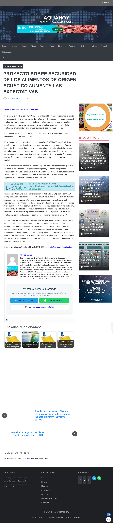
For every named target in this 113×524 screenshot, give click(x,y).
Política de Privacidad (72, 517)
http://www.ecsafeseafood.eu (61, 247)
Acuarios (72, 46)
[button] (3, 58)
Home (6, 109)
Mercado (104, 46)
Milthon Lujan (14, 98)
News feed (15, 109)
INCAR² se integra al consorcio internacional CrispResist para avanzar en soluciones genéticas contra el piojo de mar (93, 158)
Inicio (4, 46)
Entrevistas (45, 502)
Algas (52, 46)
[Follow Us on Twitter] (84, 480)
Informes (44, 494)
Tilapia (33, 46)
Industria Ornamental (48, 498)
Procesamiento (13, 66)
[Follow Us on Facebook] (80, 480)
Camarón (13, 46)
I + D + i (44, 478)
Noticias (94, 46)
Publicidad (50, 517)
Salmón (24, 46)
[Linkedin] (7, 320)
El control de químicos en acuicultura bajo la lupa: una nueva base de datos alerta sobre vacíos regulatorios (92, 224)
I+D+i (82, 46)
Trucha (42, 46)
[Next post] (74, 433)
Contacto (59, 517)
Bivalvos (61, 46)
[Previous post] (4, 415)
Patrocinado (6, 52)
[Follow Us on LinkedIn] (89, 480)
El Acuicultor (45, 490)
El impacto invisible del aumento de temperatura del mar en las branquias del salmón (93, 257)
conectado (26, 458)
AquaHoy (57, 18)
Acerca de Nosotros (38, 517)
